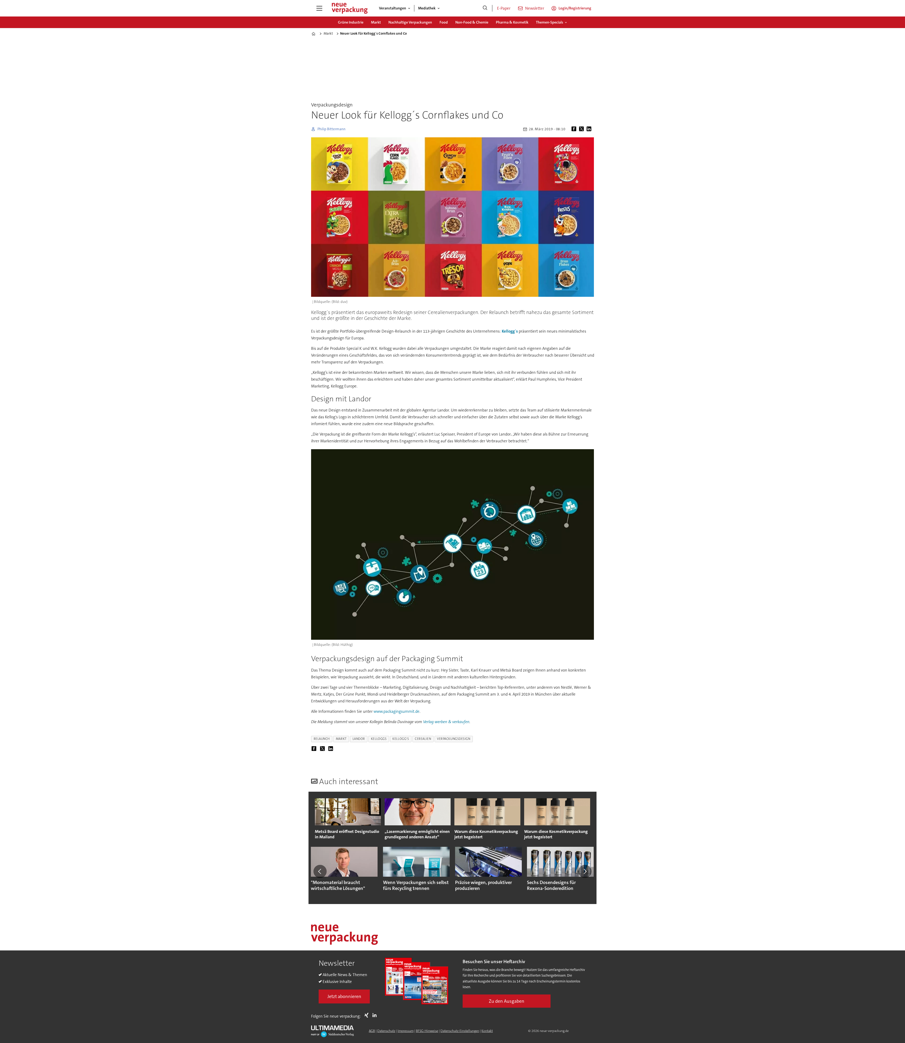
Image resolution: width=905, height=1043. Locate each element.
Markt (376, 22)
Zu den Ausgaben (506, 1001)
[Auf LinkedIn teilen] (589, 129)
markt (341, 739)
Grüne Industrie (350, 22)
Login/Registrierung (575, 8)
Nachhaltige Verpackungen (410, 22)
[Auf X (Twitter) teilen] (582, 129)
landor (359, 739)
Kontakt (487, 1031)
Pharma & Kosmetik (512, 22)
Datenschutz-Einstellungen (459, 1031)
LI (375, 1015)
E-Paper (503, 8)
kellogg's (400, 739)
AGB (372, 1031)
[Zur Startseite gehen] (349, 8)
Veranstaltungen (392, 8)
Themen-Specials (549, 22)
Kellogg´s (510, 331)
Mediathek (427, 8)
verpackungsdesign (453, 739)
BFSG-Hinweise (427, 1031)
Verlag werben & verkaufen (446, 721)
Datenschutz (386, 1031)
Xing (367, 1015)
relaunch (322, 739)
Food (444, 22)
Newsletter (534, 8)
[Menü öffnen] (319, 8)
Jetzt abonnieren (344, 996)
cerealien (423, 739)
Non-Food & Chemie (471, 22)
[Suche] (485, 8)
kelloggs (379, 739)
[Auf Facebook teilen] (574, 129)
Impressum (406, 1031)
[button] (320, 871)
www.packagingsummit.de (397, 711)
